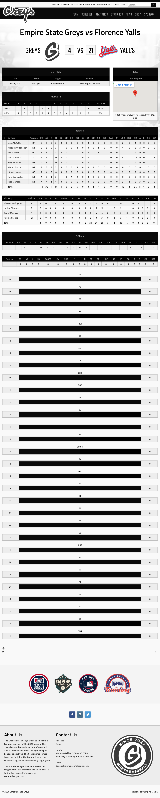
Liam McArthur (15, 142)
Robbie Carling (11, 217)
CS (88, 137)
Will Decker (13, 152)
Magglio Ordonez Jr (17, 147)
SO (98, 137)
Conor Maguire (11, 213)
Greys (7, 108)
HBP (104, 137)
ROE (129, 137)
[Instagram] (80, 714)
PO (135, 137)
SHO (79, 198)
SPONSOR (149, 14)
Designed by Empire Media (145, 791)
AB (46, 137)
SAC (111, 137)
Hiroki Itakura (14, 172)
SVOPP (64, 198)
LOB (123, 137)
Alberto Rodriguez (13, 203)
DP (116, 137)
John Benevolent (16, 176)
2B (61, 137)
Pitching (8, 198)
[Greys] (3, 649)
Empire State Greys (60, 4)
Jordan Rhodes (11, 208)
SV (56, 198)
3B (66, 137)
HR (71, 137)
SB (83, 137)
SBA (154, 137)
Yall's (6, 113)
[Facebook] (72, 714)
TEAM (75, 14)
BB (93, 137)
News (129, 14)
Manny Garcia (14, 167)
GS (40, 198)
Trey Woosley (14, 162)
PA (41, 137)
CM (72, 198)
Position (34, 137)
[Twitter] (88, 714)
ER (102, 198)
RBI (77, 137)
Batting (11, 137)
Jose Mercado (15, 181)
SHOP (138, 14)
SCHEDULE (86, 14)
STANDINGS (117, 14)
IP (85, 198)
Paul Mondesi (14, 157)
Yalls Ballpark (135, 78)
